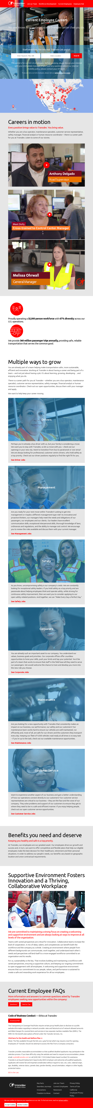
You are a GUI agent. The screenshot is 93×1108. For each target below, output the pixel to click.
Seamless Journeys (44, 1086)
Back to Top (26, 1004)
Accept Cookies (10, 1105)
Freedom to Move (43, 1093)
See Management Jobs (21, 534)
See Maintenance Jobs (21, 743)
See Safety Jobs (18, 601)
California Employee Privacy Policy (76, 1093)
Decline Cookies (22, 1105)
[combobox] (25, 55)
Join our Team (32, 4)
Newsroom (57, 1090)
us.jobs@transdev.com (20, 1057)
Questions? (13, 1004)
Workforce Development (47, 4)
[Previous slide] (10, 909)
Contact (56, 1093)
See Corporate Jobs (20, 672)
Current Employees (65, 4)
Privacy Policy (75, 1083)
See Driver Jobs (18, 460)
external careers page (63, 73)
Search (76, 56)
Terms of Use (75, 1086)
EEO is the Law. (13, 1072)
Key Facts (40, 1083)
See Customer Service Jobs (23, 814)
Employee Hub (79, 4)
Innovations (41, 1090)
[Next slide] (83, 909)
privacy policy (63, 1100)
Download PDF (15, 1020)
